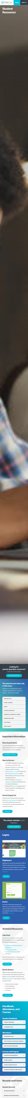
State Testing (7, 722)
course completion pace (13, 773)
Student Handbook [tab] (9, 1022)
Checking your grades (11, 949)
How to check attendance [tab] (11, 1046)
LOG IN (6, 876)
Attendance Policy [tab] (9, 1036)
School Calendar (8, 702)
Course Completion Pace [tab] (10, 1064)
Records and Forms (9, 718)
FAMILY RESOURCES (14, 675)
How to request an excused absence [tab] (13, 1041)
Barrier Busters (9, 978)
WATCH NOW (7, 995)
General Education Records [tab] (11, 1095)
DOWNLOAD (7, 811)
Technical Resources (9, 710)
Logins (5, 706)
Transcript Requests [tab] (9, 1090)
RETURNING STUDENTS (10, 754)
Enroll (17, 2)
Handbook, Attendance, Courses (12, 714)
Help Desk (15, 786)
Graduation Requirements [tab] (11, 1055)
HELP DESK (7, 964)
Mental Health (7, 726)
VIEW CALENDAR (14, 826)
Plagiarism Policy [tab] (8, 1027)
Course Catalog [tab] (8, 1060)
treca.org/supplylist (11, 800)
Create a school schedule (11, 771)
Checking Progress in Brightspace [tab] (13, 1069)
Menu (23, 2)
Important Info (8, 698)
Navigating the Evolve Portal (12, 951)
